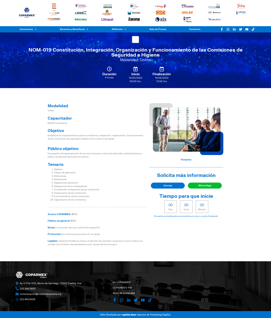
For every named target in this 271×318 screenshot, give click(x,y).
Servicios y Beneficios (72, 29)
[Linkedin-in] (234, 29)
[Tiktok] (253, 29)
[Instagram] (228, 29)
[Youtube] (246, 29)
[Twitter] (240, 29)
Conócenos (26, 29)
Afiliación (117, 29)
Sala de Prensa (157, 29)
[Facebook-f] (221, 29)
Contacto (194, 29)
